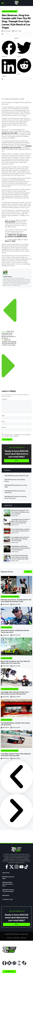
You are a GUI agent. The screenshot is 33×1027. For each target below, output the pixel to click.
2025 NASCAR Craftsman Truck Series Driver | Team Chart (15, 497)
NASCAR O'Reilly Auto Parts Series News (10, 596)
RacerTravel (5, 1018)
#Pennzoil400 (10, 222)
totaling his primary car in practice (16, 146)
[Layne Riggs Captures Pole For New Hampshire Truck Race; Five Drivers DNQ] (7, 540)
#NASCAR (12, 235)
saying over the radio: (10, 133)
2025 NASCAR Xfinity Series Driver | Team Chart (15, 491)
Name (4, 415)
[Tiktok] (26, 867)
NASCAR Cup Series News (10, 11)
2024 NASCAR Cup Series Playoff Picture (17, 475)
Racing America (6, 1007)
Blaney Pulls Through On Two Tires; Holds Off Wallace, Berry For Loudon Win (20, 512)
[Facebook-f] (7, 867)
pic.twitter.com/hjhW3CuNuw (16, 236)
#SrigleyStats (22, 235)
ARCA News (5, 895)
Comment (5, 399)
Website (4, 427)
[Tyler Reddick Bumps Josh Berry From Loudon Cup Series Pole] (7, 531)
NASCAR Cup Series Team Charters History (15, 480)
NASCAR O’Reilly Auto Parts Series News (7, 884)
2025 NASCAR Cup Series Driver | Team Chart (16, 486)
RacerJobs (5, 1014)
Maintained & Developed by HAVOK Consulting (16, 936)
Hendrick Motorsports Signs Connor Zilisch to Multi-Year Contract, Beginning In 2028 (19, 557)
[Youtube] (21, 867)
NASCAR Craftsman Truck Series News (9, 750)
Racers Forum (6, 1022)
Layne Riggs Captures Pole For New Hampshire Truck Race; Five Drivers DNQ (20, 539)
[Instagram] (16, 867)
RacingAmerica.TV (7, 1011)
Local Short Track (7, 899)
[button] (2, 3)
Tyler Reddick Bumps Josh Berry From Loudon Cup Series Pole (20, 530)
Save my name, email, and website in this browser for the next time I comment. (16, 435)
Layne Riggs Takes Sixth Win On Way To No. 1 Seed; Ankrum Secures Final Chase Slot (20, 521)
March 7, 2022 (10, 241)
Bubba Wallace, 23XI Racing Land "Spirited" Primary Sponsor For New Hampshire (20, 548)
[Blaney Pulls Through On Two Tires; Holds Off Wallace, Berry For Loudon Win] (7, 513)
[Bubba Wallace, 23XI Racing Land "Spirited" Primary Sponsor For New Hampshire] (7, 549)
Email (4, 421)
